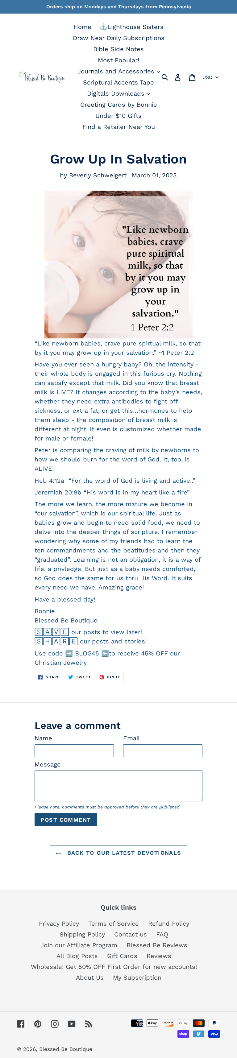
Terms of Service (113, 923)
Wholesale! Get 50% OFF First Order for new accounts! (114, 966)
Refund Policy (168, 923)
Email (131, 738)
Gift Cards (122, 956)
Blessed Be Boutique (65, 1049)
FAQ (162, 934)
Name (43, 738)
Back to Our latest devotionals (123, 852)
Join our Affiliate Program (78, 945)
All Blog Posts (77, 956)
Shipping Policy (82, 934)
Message (48, 764)
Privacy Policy (59, 923)
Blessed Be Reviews (157, 945)
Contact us (130, 934)
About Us (90, 977)
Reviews (159, 956)
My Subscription (137, 977)
